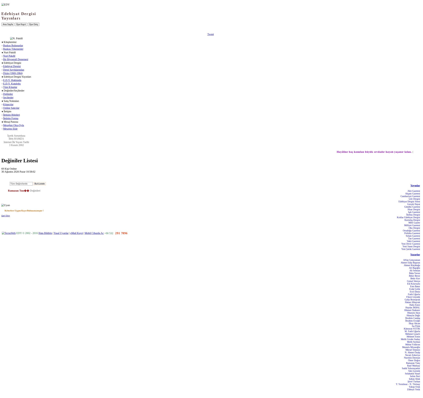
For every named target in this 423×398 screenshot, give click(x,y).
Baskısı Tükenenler (13, 49)
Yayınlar (415, 185)
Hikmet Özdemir (412, 310)
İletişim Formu (10, 118)
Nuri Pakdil (9, 55)
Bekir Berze (414, 276)
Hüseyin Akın (413, 313)
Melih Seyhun (413, 342)
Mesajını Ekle (10, 128)
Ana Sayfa (8, 24)
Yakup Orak (414, 387)
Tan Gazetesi (414, 238)
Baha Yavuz (414, 273)
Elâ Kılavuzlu (413, 284)
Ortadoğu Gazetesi (411, 230)
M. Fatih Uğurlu (412, 331)
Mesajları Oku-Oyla (13, 125)
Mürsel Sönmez (412, 350)
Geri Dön (5, 215)
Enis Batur (415, 286)
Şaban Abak (414, 379)
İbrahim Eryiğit (412, 321)
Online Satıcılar (11, 108)
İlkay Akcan (414, 323)
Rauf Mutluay (413, 365)
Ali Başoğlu (414, 268)
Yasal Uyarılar (61, 233)
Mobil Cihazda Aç (94, 233)
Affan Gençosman (411, 260)
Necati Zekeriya (412, 355)
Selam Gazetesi (413, 236)
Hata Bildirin (45, 233)
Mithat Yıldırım (412, 344)
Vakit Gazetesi (413, 241)
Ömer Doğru (414, 360)
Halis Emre (414, 305)
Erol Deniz (415, 291)
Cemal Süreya (413, 281)
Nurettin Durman (412, 358)
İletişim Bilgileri (11, 114)
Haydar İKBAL (412, 307)
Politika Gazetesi (412, 233)
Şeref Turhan (414, 381)
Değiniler (8, 94)
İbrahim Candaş (412, 318)
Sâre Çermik (414, 371)
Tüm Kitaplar (10, 87)
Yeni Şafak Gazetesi (410, 249)
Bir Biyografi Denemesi (15, 59)
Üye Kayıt (21, 24)
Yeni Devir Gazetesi (410, 244)
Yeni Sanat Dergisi (411, 246)
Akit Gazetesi (413, 191)
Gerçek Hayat (413, 204)
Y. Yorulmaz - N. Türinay (408, 384)
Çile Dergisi (414, 199)
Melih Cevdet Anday (410, 339)
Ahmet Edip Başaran (410, 262)
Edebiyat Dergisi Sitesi (409, 201)
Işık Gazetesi (414, 212)
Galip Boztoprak (412, 299)
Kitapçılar (8, 104)
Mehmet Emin (413, 336)
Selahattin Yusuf (412, 373)
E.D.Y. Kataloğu (12, 83)
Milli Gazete (414, 222)
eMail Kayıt (76, 233)
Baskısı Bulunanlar (13, 45)
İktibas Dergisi (413, 215)
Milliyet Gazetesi (412, 225)
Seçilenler (8, 97)
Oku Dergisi (414, 228)
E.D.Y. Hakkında (12, 80)
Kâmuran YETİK (412, 328)
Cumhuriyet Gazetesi (410, 196)
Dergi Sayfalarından (13, 69)
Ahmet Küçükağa (412, 265)
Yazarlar (415, 254)
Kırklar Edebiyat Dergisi (408, 217)
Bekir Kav (415, 278)
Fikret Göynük (413, 297)
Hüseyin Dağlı (413, 315)
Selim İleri (415, 376)
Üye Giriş (33, 24)
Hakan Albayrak (412, 302)
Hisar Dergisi (414, 209)
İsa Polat (416, 326)
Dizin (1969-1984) (13, 73)
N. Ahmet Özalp (412, 352)
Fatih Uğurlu (414, 294)
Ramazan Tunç (413, 363)
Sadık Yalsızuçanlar (411, 368)
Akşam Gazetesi (412, 193)
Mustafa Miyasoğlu (411, 347)
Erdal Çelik (414, 289)
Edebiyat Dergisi (12, 66)
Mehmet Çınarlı (412, 334)
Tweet (210, 34)
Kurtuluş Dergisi (412, 220)
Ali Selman (414, 270)
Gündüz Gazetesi (412, 207)
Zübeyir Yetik (413, 389)
